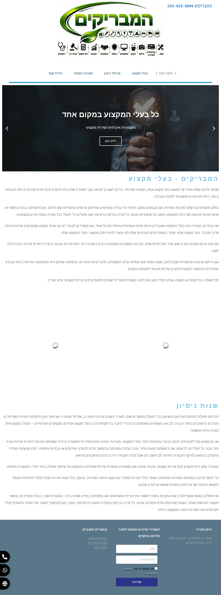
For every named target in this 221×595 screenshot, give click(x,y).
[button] (214, 128)
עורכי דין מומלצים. (200, 538)
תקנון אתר (100, 547)
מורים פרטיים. (194, 542)
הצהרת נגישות (98, 538)
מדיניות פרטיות (97, 542)
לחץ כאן (110, 141)
